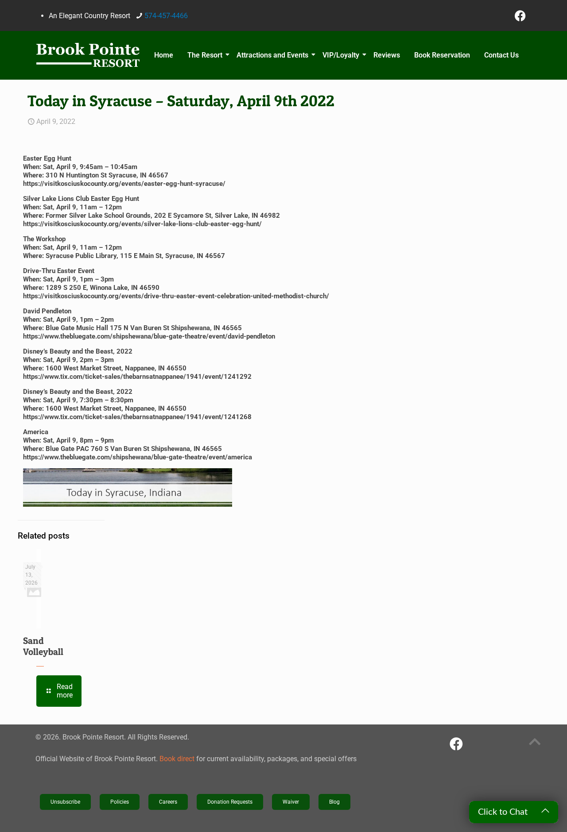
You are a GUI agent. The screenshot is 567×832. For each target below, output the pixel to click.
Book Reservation (442, 55)
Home (163, 55)
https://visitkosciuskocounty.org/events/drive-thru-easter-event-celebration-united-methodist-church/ (176, 296)
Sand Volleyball (43, 646)
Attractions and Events (272, 55)
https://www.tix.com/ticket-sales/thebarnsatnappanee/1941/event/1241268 (137, 417)
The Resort (204, 55)
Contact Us (501, 55)
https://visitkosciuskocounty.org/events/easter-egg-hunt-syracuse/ (124, 184)
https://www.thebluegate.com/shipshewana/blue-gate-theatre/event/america (137, 457)
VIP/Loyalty (340, 55)
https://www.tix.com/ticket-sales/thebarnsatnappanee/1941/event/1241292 (137, 377)
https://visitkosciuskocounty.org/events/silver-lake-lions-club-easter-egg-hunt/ (142, 224)
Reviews (386, 55)
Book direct (176, 759)
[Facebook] (520, 15)
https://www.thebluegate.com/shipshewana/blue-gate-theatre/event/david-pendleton (149, 336)
